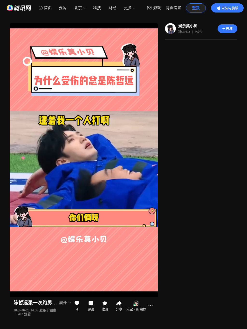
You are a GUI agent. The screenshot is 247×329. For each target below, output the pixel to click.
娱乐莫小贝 (188, 26)
